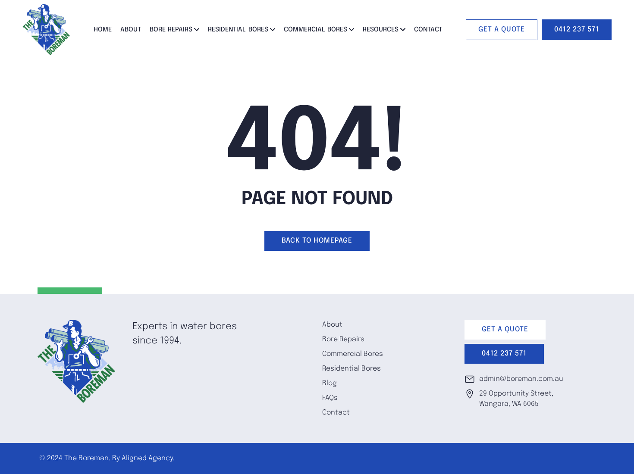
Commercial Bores (316, 29)
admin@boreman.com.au (521, 379)
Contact (428, 29)
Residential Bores (238, 29)
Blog (329, 383)
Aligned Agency (147, 458)
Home (103, 29)
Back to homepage (317, 240)
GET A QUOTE (501, 29)
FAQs (330, 398)
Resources (381, 29)
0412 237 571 (576, 29)
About (130, 29)
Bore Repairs (171, 29)
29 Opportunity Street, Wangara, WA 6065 (516, 399)
